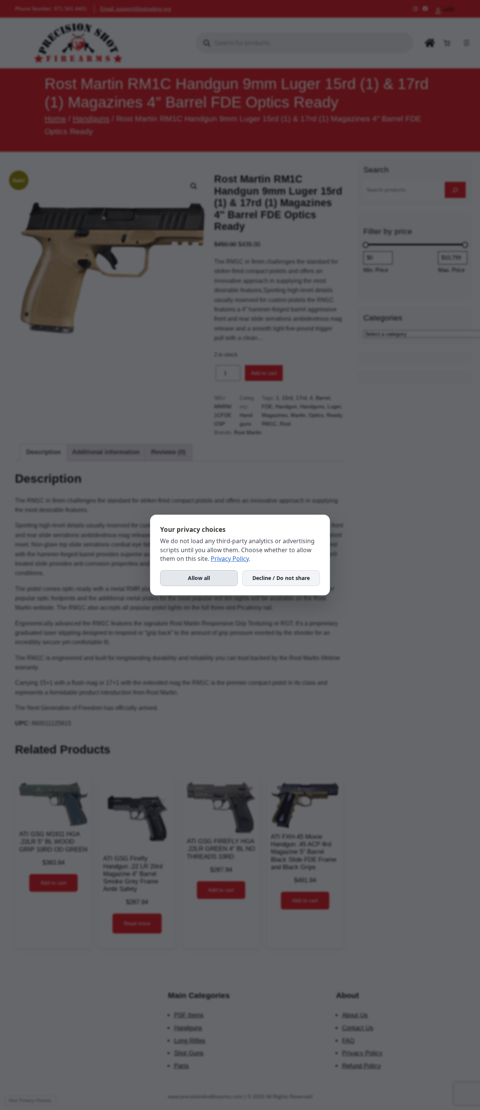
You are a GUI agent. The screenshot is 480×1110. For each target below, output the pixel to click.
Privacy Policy (230, 558)
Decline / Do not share (281, 577)
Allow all (199, 577)
